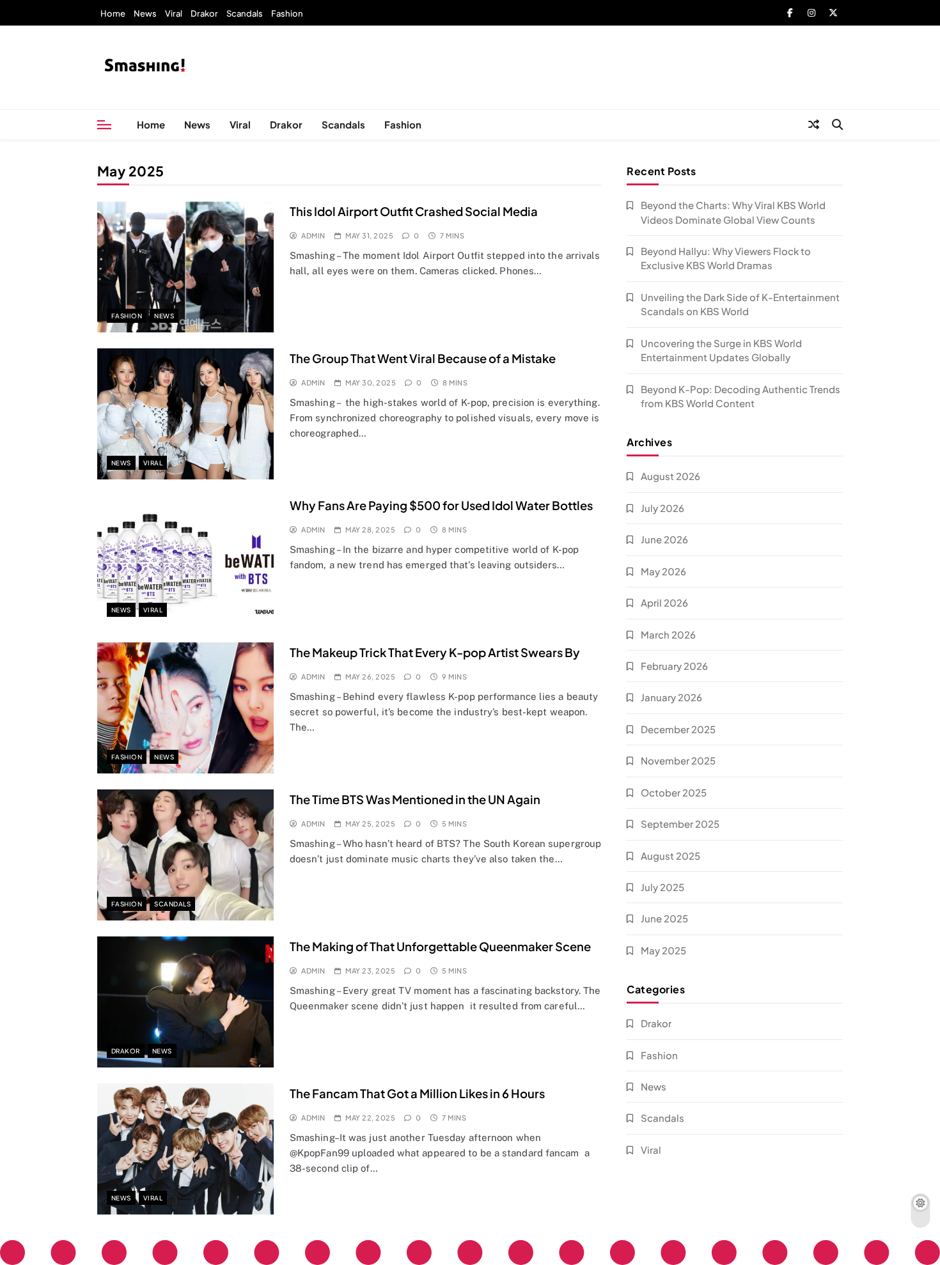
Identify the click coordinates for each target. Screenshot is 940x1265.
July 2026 (662, 508)
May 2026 (663, 571)
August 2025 (670, 856)
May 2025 (663, 950)
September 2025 (680, 824)
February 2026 (674, 666)
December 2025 (678, 729)
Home (112, 13)
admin (313, 235)
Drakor (204, 13)
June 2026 (664, 539)
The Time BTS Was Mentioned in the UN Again (415, 799)
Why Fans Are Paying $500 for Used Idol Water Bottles (441, 505)
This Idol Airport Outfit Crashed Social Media (414, 211)
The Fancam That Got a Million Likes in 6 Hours (417, 1093)
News (145, 13)
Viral (173, 13)
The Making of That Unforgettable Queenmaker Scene (440, 946)
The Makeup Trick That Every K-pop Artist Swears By (435, 652)
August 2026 (670, 476)
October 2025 (674, 792)
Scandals (244, 13)
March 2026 (668, 634)
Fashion (287, 13)
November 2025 (678, 760)
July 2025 (662, 887)
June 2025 (664, 918)
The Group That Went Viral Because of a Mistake (423, 358)
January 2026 (671, 697)
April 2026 (664, 602)
